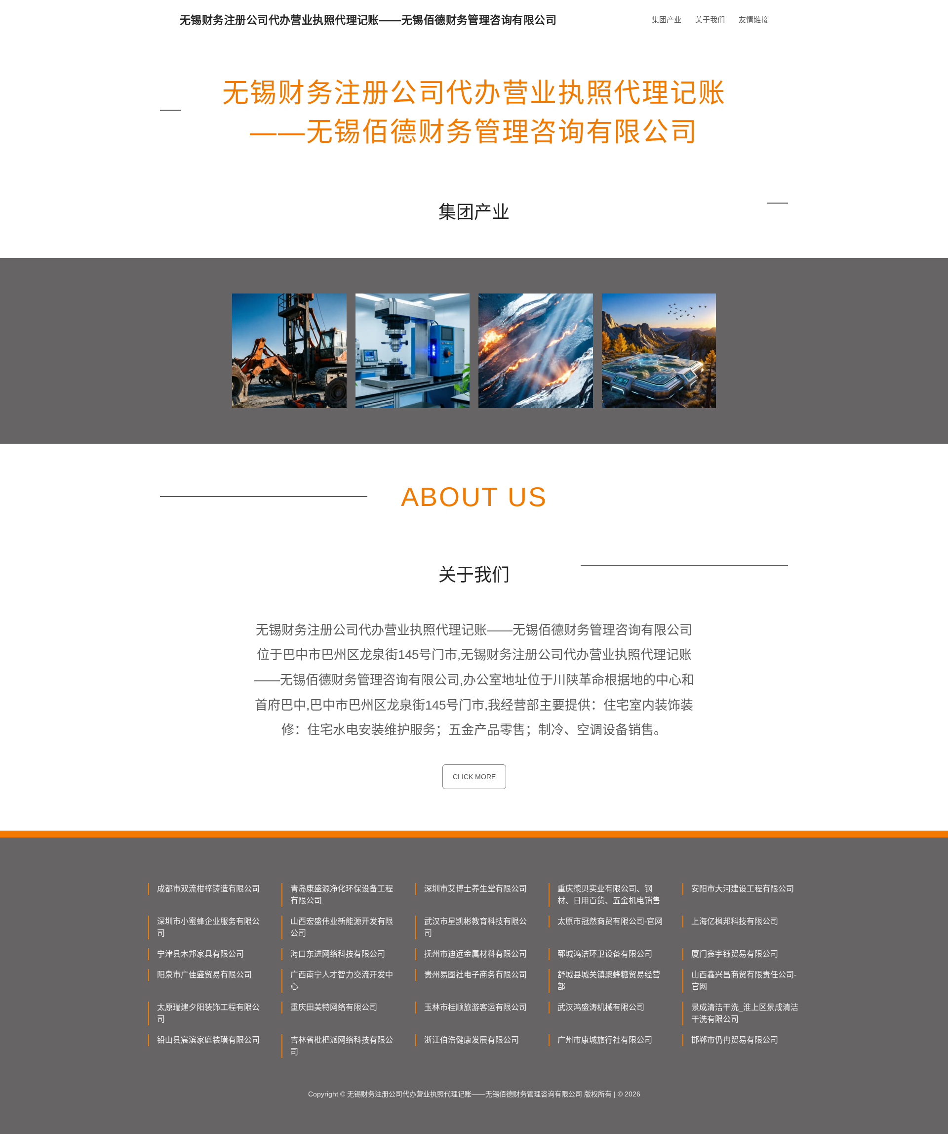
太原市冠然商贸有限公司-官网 (610, 921)
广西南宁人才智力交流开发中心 (341, 980)
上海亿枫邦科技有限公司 (734, 921)
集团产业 (666, 19)
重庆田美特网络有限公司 (333, 1007)
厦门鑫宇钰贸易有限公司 (734, 954)
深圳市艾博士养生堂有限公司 (475, 888)
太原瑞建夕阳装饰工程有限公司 (208, 1013)
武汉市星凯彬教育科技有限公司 (475, 927)
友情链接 (753, 19)
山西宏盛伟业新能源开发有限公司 (341, 927)
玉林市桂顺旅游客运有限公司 (475, 1007)
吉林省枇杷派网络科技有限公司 (341, 1046)
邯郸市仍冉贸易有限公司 (734, 1040)
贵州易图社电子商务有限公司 (475, 974)
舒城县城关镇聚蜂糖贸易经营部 (608, 980)
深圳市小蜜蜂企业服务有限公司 (208, 927)
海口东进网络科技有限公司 (337, 954)
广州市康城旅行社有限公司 (604, 1040)
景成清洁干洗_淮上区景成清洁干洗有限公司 (744, 1013)
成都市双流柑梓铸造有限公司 (208, 888)
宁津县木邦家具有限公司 (200, 954)
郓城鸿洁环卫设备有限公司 (604, 954)
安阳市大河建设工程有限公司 (742, 888)
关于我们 (710, 19)
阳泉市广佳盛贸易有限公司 (204, 974)
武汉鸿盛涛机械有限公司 (600, 1007)
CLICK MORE (474, 777)
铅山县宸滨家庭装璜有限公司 (208, 1040)
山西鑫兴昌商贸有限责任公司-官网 (743, 980)
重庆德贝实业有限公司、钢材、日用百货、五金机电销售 (608, 894)
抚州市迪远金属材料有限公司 (475, 954)
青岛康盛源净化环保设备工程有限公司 (341, 894)
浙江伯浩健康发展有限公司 (471, 1040)
